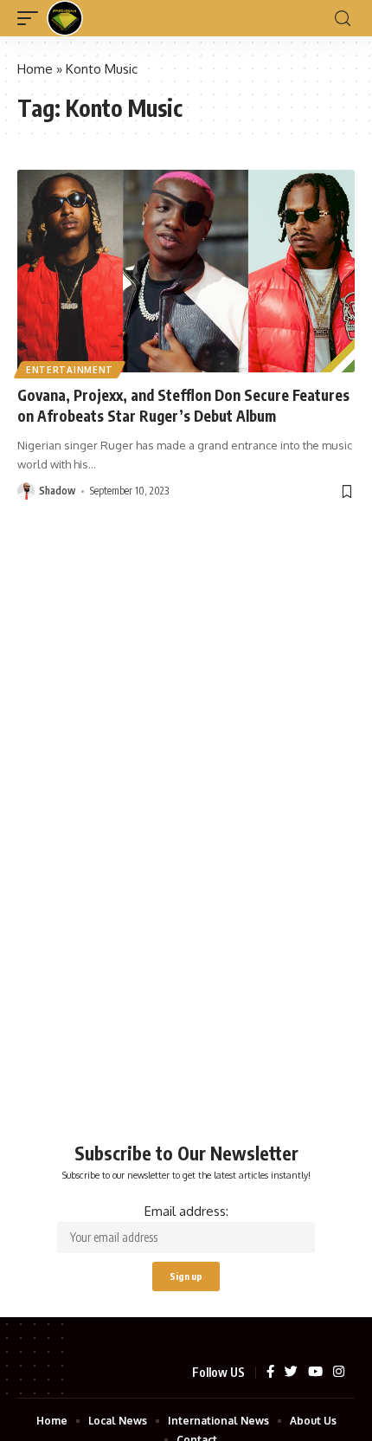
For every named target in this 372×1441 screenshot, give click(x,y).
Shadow (57, 490)
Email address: (186, 1211)
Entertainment (69, 370)
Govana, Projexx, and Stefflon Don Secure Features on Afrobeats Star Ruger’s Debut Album (183, 405)
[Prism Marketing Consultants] (65, 18)
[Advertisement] (186, 871)
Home (35, 69)
